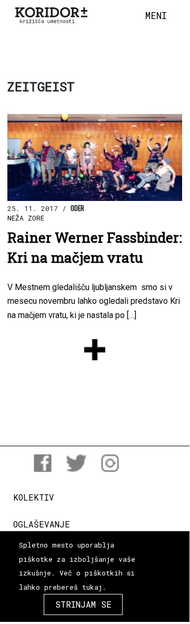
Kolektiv (33, 497)
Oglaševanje (41, 524)
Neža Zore (25, 218)
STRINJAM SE (83, 604)
